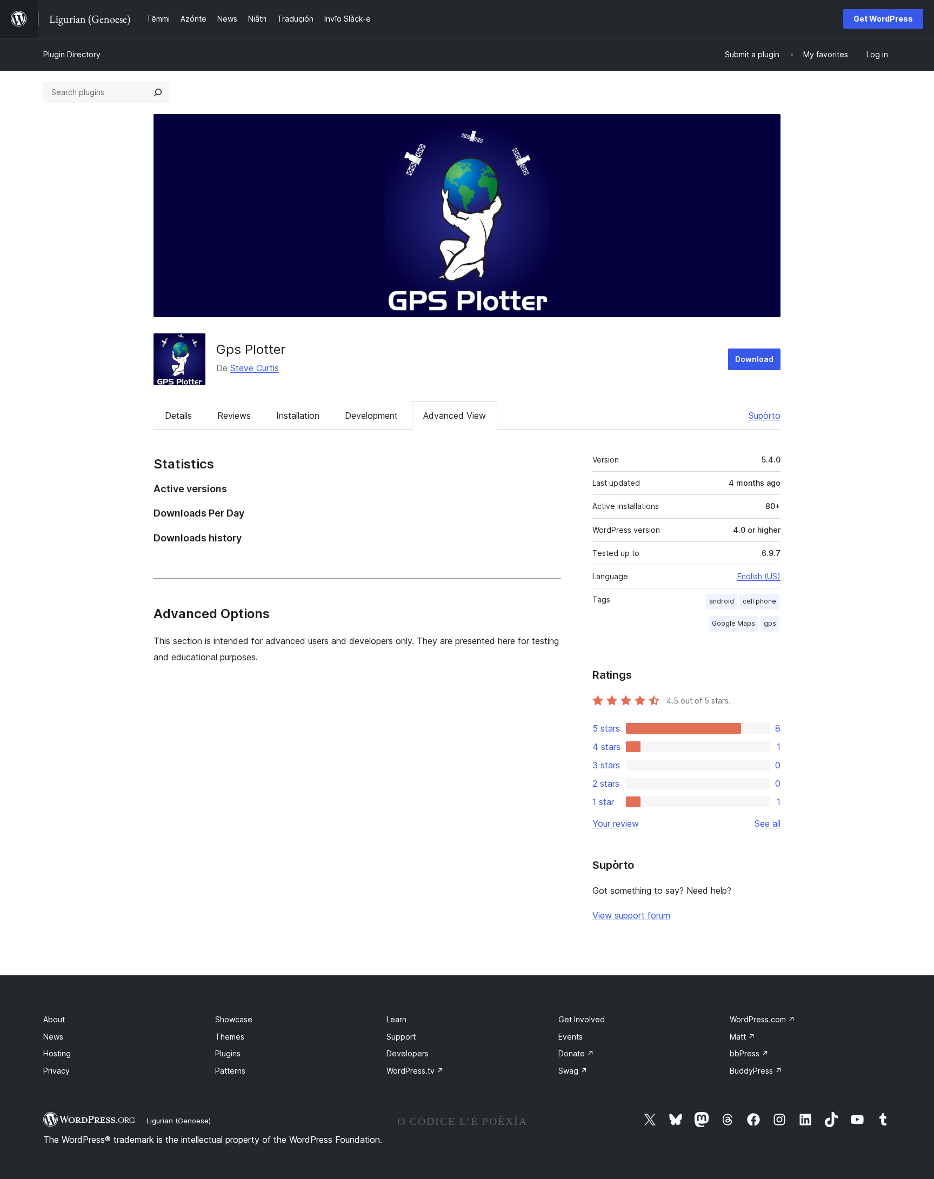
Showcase (233, 1019)
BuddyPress (756, 1070)
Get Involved (581, 1019)
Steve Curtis (254, 368)
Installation (297, 415)
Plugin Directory (72, 54)
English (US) (758, 576)
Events (570, 1036)
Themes (229, 1036)
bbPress (749, 1053)
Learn (396, 1019)
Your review (615, 823)
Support (401, 1036)
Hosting (57, 1053)
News (53, 1036)
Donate (576, 1053)
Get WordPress (883, 18)
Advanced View (454, 415)
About (54, 1019)
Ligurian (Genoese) (178, 1120)
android (721, 601)
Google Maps (733, 623)
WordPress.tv (415, 1070)
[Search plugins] (158, 92)
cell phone (759, 601)
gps (770, 623)
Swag (573, 1070)
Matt (742, 1036)
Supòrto (764, 415)
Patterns (230, 1070)
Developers (407, 1053)
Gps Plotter (250, 349)
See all (767, 823)
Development (371, 415)
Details (178, 415)
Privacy (56, 1070)
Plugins (228, 1053)
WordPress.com (762, 1019)
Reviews (234, 415)
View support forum (631, 915)
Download (754, 359)
